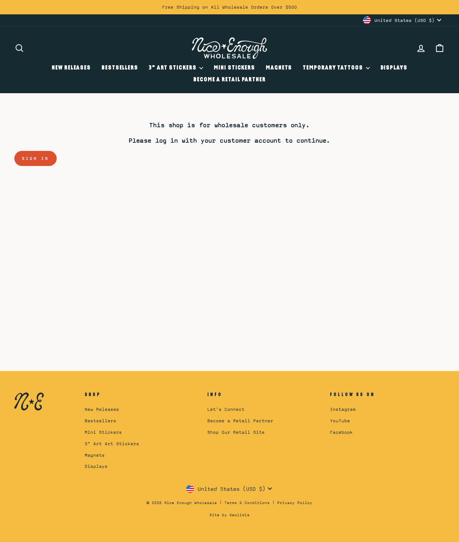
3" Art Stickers (173, 68)
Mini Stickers (234, 68)
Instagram (343, 409)
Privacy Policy (294, 502)
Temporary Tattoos (333, 68)
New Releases (71, 68)
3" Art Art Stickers (112, 443)
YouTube (340, 420)
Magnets (279, 68)
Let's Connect (226, 409)
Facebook (341, 432)
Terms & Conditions (247, 502)
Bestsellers (119, 68)
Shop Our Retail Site (236, 432)
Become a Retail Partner (229, 80)
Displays (393, 68)
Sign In (35, 158)
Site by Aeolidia (229, 515)
